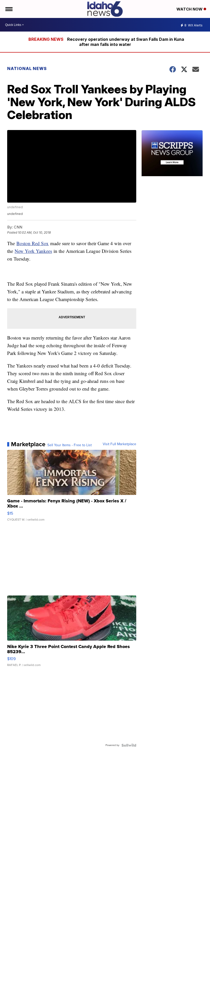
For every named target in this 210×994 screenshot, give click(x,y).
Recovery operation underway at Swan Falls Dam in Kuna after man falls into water (125, 42)
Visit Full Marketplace (119, 444)
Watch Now (190, 9)
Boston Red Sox (32, 243)
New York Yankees (33, 251)
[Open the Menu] (8, 9)
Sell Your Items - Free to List (69, 445)
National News (27, 68)
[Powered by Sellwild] (128, 745)
